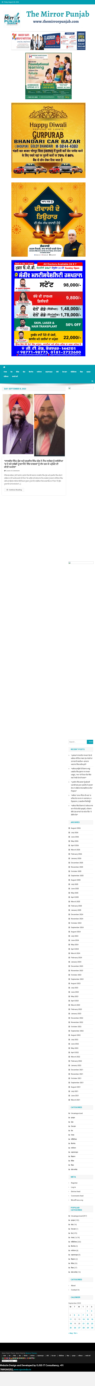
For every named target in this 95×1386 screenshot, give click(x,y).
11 (71, 1319)
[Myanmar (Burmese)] (24, 1358)
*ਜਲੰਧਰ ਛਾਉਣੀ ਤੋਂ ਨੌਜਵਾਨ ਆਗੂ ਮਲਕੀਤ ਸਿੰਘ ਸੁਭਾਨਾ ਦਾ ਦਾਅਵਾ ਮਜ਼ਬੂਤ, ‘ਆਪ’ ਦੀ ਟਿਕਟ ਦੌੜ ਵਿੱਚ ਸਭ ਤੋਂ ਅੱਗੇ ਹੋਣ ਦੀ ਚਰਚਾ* (81, 773)
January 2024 (76, 962)
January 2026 (76, 858)
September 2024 (77, 927)
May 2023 (74, 996)
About (73, 1285)
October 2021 (76, 1078)
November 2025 (77, 867)
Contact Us (75, 1290)
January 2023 (76, 1014)
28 (83, 1328)
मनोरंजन (39, 372)
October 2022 (76, 1027)
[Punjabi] (30, 1358)
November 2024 (77, 919)
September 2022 (77, 1031)
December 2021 (77, 1070)
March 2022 (75, 1057)
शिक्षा (81, 372)
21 (83, 1324)
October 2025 (76, 871)
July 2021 (74, 1091)
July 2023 (74, 988)
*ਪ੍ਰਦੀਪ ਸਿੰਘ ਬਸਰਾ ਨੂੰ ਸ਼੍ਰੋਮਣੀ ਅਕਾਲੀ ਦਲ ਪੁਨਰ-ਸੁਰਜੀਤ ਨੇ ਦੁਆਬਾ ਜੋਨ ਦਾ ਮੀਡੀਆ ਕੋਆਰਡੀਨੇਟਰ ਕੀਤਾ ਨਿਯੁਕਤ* (82, 786)
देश (11, 372)
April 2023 (75, 1001)
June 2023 (75, 992)
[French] (9, 1358)
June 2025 (75, 889)
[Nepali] (26, 1358)
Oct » (76, 1333)
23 (92, 1324)
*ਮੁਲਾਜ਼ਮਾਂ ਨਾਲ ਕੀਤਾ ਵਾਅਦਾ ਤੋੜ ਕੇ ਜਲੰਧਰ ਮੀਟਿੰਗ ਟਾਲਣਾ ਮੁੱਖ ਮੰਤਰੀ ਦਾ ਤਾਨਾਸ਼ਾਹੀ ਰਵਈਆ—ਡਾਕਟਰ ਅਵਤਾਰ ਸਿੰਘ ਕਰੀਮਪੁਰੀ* (81, 759)
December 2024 (77, 914)
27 (79, 1328)
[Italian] (17, 1358)
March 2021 (75, 1100)
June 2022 (75, 1044)
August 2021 (76, 1087)
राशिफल (6, 376)
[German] (11, 1358)
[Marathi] (22, 1358)
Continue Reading (15, 490)
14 (83, 1319)
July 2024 (74, 936)
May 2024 (74, 945)
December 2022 (77, 1018)
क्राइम (88, 372)
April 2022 (75, 1052)
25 (71, 1328)
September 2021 (77, 1083)
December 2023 (77, 966)
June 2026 (75, 837)
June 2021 (75, 1096)
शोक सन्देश (74, 1169)
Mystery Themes (31, 1353)
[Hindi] (15, 1358)
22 (88, 1324)
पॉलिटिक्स (73, 372)
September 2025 (77, 876)
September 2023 (77, 979)
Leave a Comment (12, 471)
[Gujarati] (13, 1358)
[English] (7, 1358)
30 (92, 1328)
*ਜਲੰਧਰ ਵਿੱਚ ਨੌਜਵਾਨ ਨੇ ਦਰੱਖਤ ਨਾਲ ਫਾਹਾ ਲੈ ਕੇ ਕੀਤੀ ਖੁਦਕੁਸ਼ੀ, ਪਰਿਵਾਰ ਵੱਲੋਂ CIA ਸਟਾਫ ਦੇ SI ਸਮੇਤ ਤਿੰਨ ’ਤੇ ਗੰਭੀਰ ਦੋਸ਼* (82, 810)
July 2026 (74, 833)
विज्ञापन (73, 1156)
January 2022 (76, 1065)
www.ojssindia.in (22, 1369)
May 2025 (74, 893)
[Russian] (32, 1358)
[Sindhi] (34, 1358)
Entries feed (75, 1191)
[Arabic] (3, 1358)
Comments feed (77, 1196)
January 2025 (76, 910)
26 (75, 1328)
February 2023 (76, 1009)
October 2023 (76, 975)
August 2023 (76, 983)
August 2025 (76, 880)
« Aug (70, 1333)
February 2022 (76, 1061)
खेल (24, 372)
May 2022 (74, 1048)
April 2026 (75, 845)
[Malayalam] (20, 1358)
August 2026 (76, 828)
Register (74, 1183)
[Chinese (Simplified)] (5, 1358)
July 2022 (74, 1040)
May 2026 (74, 841)
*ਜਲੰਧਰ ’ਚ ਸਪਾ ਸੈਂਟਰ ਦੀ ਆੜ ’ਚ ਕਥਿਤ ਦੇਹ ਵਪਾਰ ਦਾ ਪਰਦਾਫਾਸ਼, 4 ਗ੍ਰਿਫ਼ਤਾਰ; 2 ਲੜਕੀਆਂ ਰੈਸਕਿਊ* (81, 798)
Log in (73, 1187)
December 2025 (77, 863)
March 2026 (75, 850)
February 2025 (76, 906)
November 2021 (77, 1074)
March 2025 (75, 902)
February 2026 (76, 854)
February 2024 (76, 958)
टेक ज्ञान (64, 372)
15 (88, 1319)
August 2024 (76, 932)
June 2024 (75, 940)
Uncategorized (77, 1113)
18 (71, 1324)
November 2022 (77, 1022)
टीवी (57, 372)
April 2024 (75, 949)
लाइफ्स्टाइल (48, 372)
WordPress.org (77, 1200)
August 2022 (76, 1035)
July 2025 (74, 884)
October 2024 (76, 923)
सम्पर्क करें (15, 376)
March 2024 (75, 953)
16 (92, 1319)
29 (88, 1328)
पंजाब (5, 372)
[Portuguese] (28, 1358)
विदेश (17, 372)
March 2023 (75, 1005)
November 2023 (77, 971)
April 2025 (75, 897)
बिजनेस (31, 372)
